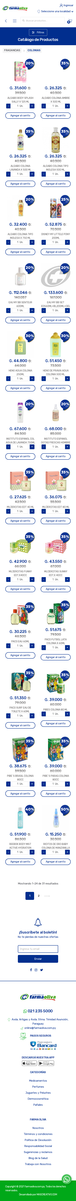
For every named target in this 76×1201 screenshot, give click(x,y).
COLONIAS (34, 50)
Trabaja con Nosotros (38, 1164)
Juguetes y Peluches (38, 1092)
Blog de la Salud (38, 1158)
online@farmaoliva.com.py (40, 1028)
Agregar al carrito (20, 115)
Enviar (38, 958)
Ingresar (68, 5)
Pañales (38, 1104)
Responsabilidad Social (38, 1146)
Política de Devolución (38, 1140)
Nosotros (38, 1128)
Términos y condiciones (38, 1134)
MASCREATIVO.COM (47, 1194)
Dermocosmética (38, 1098)
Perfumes (38, 1086)
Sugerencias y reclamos (38, 1152)
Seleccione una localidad (55, 11)
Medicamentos (38, 1080)
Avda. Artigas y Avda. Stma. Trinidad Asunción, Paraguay (40, 1021)
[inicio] (15, 8)
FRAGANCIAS (12, 50)
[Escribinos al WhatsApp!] (67, 1180)
